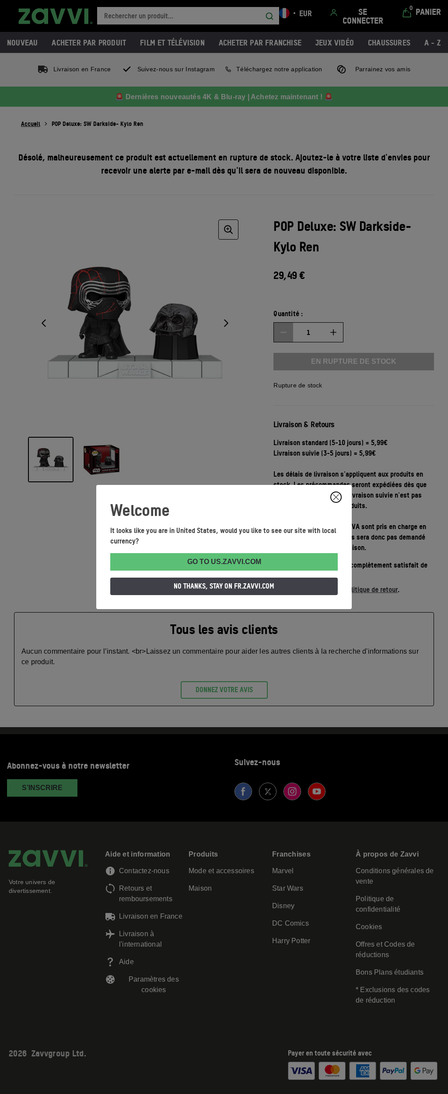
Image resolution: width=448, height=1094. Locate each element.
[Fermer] (336, 497)
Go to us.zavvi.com (224, 561)
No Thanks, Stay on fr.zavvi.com (224, 586)
